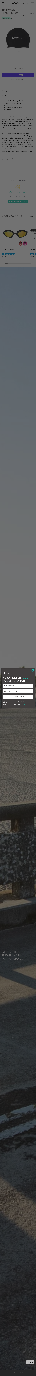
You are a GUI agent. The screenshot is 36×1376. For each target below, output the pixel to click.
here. (24, 704)
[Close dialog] (32, 670)
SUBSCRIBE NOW (18, 697)
